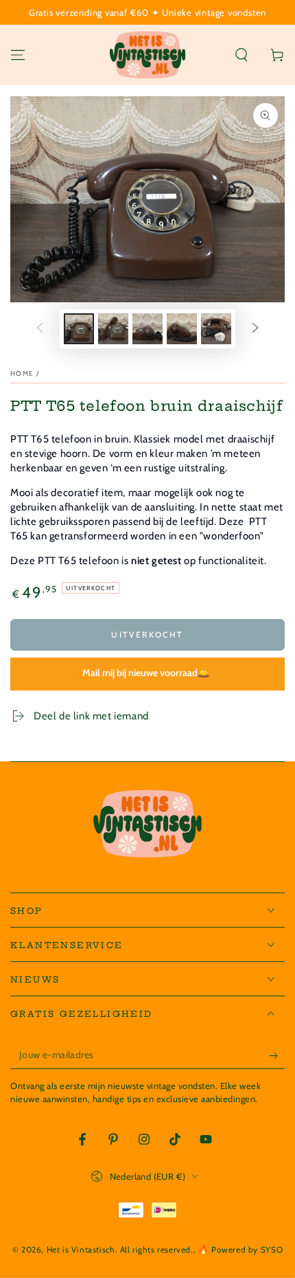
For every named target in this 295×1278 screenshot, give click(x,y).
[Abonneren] (277, 1055)
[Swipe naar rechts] (255, 329)
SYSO (272, 1249)
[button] (241, 55)
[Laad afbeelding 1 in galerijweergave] (79, 328)
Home (22, 373)
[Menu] (18, 55)
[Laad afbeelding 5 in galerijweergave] (216, 328)
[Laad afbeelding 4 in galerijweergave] (182, 328)
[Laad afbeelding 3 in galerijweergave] (147, 328)
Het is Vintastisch (81, 1249)
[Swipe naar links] (40, 329)
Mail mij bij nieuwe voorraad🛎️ (145, 672)
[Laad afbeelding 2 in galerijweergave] (113, 328)
